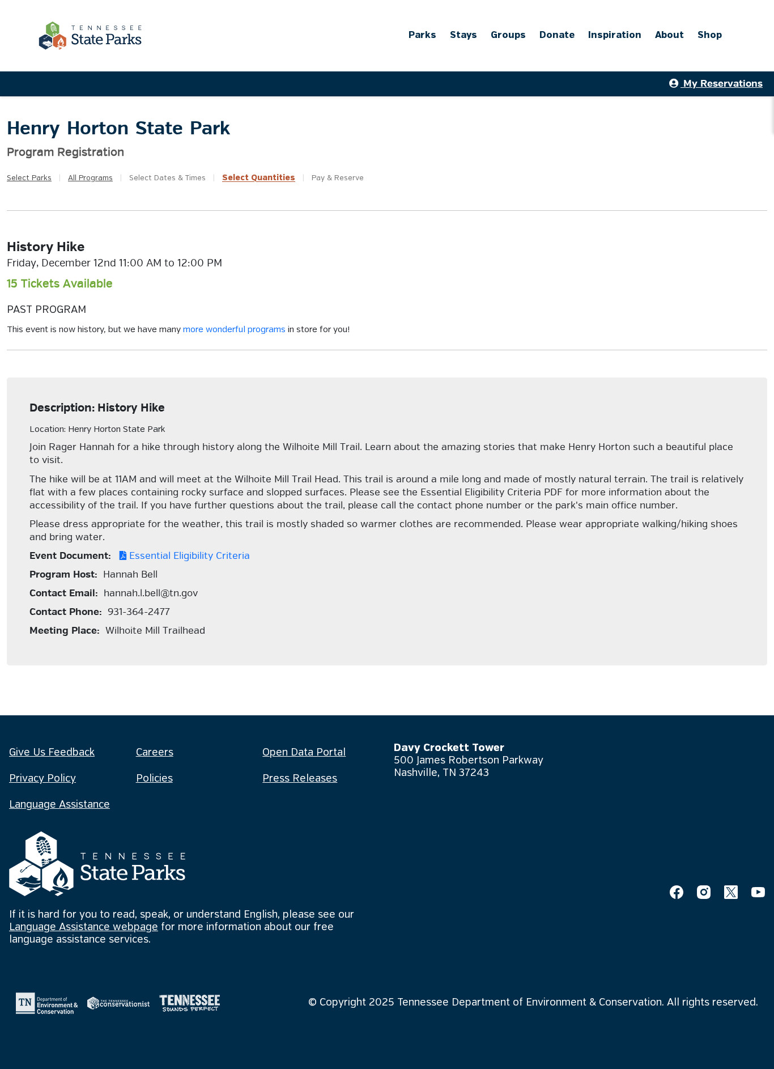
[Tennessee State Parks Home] (90, 35)
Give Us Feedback (52, 753)
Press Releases (299, 779)
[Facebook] (676, 892)
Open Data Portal (304, 753)
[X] (731, 892)
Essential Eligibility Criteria (188, 556)
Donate (557, 35)
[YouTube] (758, 892)
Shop (710, 35)
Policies (154, 779)
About (669, 35)
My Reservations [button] (722, 84)
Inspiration (614, 35)
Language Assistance (59, 805)
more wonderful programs (234, 329)
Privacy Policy (42, 779)
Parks (422, 35)
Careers (154, 753)
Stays (463, 35)
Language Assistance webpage (83, 927)
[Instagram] (704, 892)
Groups (508, 35)
